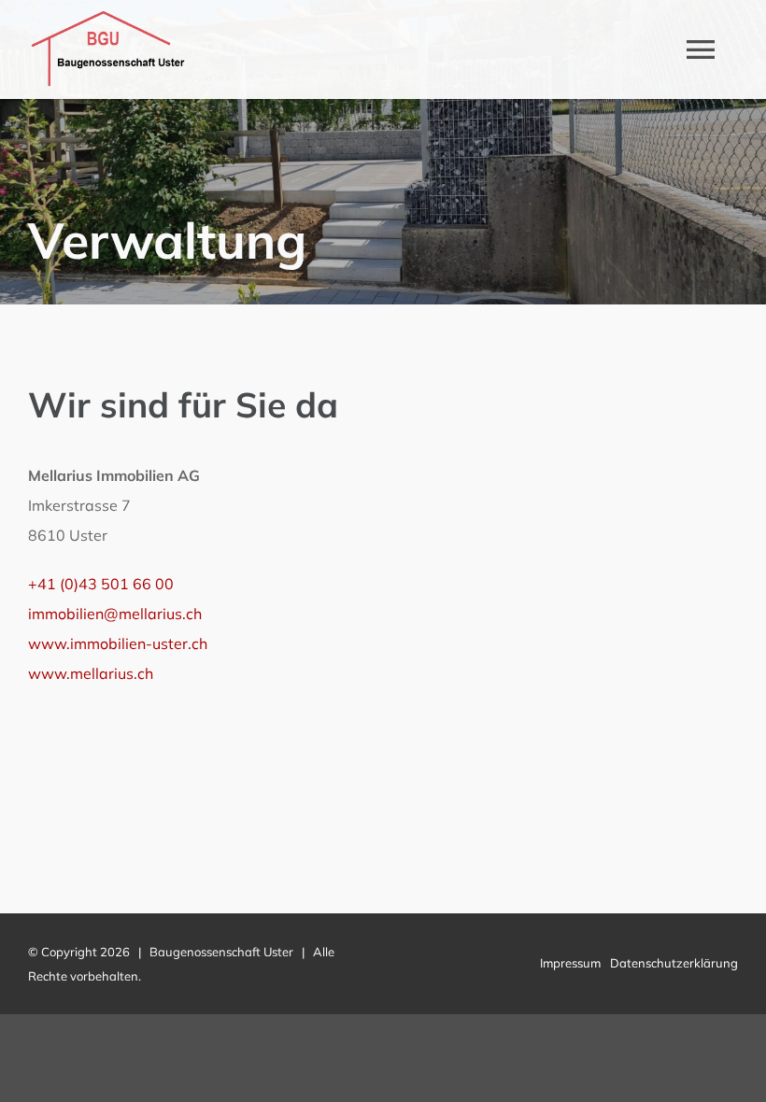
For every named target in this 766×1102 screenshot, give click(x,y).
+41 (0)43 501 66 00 (101, 583)
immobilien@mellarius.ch (115, 613)
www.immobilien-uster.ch (117, 643)
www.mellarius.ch (90, 673)
